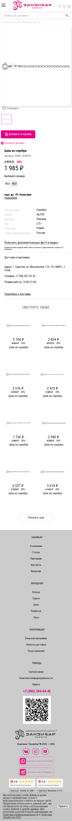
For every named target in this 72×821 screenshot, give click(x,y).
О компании (36, 546)
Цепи (36, 604)
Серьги (36, 598)
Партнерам (36, 558)
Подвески (36, 611)
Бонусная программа (36, 638)
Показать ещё (36, 517)
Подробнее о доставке (17, 294)
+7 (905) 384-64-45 (37, 691)
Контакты (36, 564)
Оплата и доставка (36, 644)
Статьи (36, 552)
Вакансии (36, 571)
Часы (36, 617)
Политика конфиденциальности (36, 678)
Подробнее (10, 198)
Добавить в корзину (20, 134)
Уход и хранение (36, 651)
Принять (63, 806)
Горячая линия (36, 671)
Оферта (36, 684)
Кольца (36, 592)
